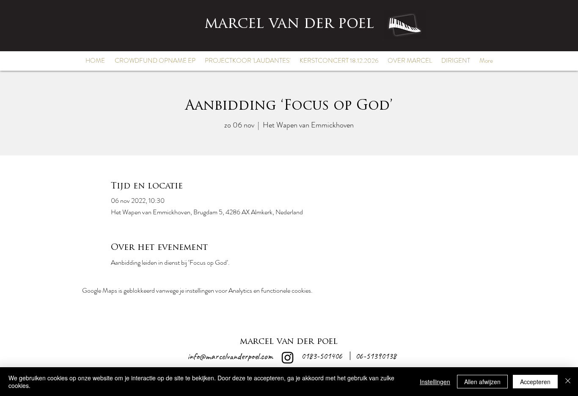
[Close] (568, 381)
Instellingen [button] (435, 381)
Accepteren (535, 381)
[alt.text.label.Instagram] (287, 358)
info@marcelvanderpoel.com (230, 356)
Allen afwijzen (482, 381)
